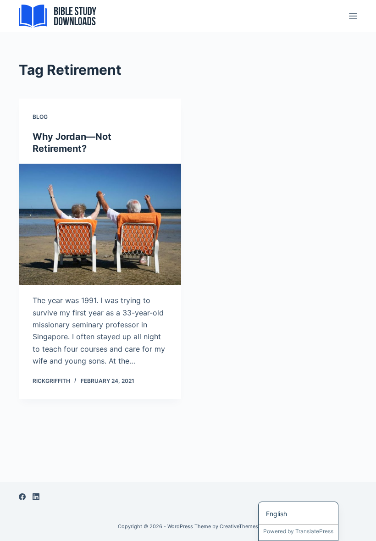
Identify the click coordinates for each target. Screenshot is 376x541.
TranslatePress (314, 531)
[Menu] (353, 16)
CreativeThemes (239, 526)
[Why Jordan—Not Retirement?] (100, 225)
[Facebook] (22, 496)
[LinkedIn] (36, 496)
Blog (40, 116)
